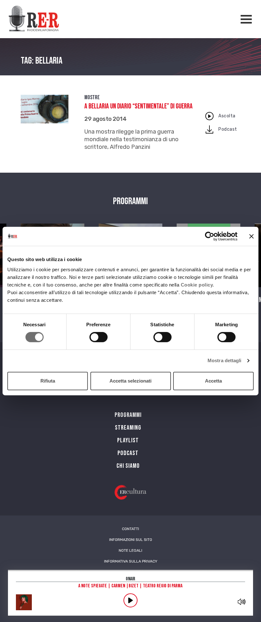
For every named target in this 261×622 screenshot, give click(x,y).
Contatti (130, 529)
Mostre (92, 97)
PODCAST (127, 453)
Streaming (128, 428)
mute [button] (241, 601)
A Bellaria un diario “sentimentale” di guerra (138, 106)
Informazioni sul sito (130, 539)
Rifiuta (47, 381)
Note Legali (130, 550)
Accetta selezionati (130, 381)
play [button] (130, 600)
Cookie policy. (197, 284)
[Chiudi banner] (251, 236)
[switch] (98, 337)
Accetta (213, 381)
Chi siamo (128, 466)
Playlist (128, 440)
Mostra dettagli (225, 360)
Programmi (128, 415)
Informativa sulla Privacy (130, 561)
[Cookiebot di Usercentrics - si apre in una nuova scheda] (209, 236)
